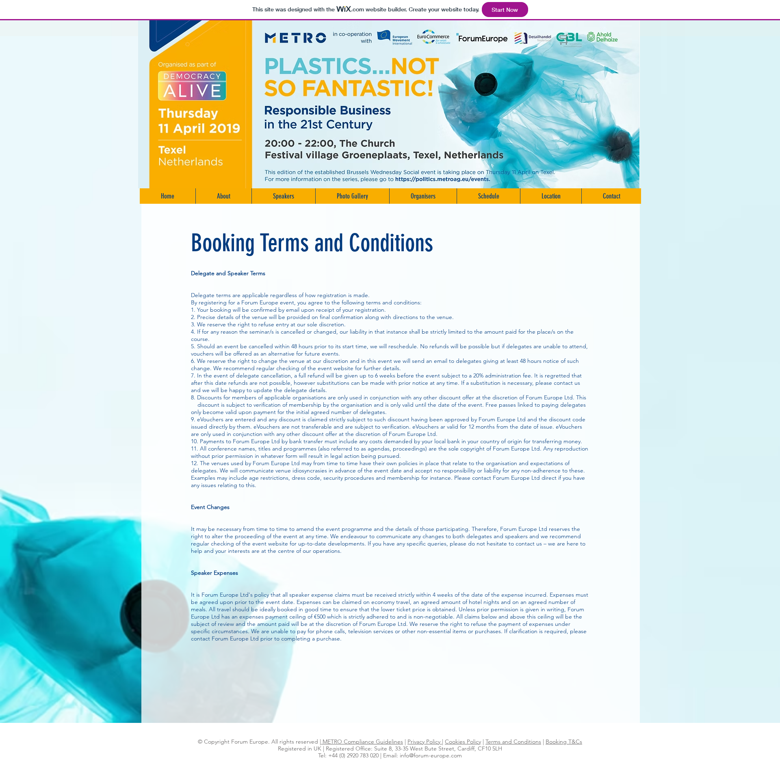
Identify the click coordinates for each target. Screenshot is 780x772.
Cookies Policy (463, 741)
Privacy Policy (424, 741)
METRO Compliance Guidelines (362, 741)
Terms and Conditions (513, 741)
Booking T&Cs (564, 741)
